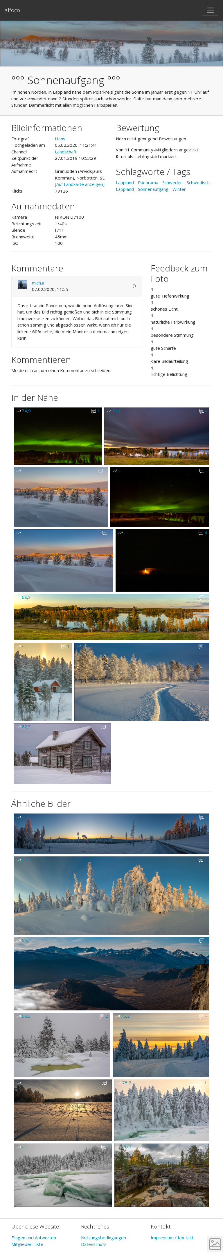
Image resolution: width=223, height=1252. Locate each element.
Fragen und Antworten (33, 1237)
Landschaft (66, 152)
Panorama (148, 182)
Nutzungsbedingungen (103, 1237)
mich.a (38, 283)
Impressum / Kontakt (172, 1237)
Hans (60, 139)
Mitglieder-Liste (27, 1244)
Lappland (125, 182)
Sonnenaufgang (153, 189)
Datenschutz (93, 1244)
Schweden (172, 182)
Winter (179, 189)
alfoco (12, 10)
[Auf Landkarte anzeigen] (80, 184)
